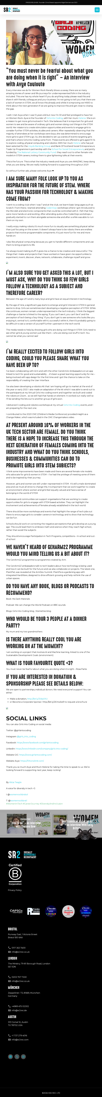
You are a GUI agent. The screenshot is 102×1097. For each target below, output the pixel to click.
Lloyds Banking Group (39, 146)
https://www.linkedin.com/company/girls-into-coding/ (42, 749)
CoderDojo (51, 208)
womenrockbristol (19, 794)
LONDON (12, 958)
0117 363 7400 (19, 948)
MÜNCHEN (13, 987)
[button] (97, 10)
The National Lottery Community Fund (36, 152)
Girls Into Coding (71, 405)
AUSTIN (12, 1017)
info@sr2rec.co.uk (21, 952)
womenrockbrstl (18, 800)
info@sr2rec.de (19, 1010)
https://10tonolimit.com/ (32, 761)
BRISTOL (12, 929)
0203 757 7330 (19, 977)
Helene (82, 118)
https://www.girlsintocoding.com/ (35, 755)
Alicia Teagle (15, 782)
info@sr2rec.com (20, 1040)
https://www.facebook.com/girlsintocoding (38, 742)
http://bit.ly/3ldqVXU (37, 699)
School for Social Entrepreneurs (68, 149)
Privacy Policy (15, 890)
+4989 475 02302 (20, 1006)
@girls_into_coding (26, 736)
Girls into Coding (55, 118)
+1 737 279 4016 (19, 1035)
